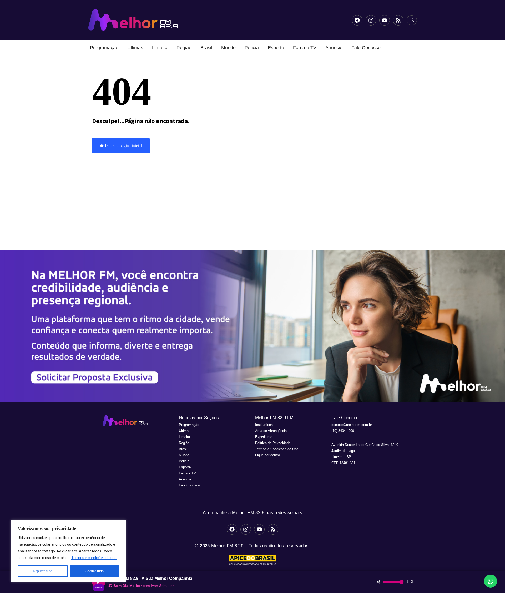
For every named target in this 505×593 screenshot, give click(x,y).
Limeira (160, 47)
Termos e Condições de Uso (276, 449)
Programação (104, 47)
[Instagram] (371, 20)
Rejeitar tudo (42, 571)
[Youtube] (384, 20)
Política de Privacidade (272, 443)
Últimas (135, 47)
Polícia (252, 47)
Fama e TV (304, 47)
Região (183, 47)
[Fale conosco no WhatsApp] (490, 581)
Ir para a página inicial (123, 146)
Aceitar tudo (94, 571)
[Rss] (398, 20)
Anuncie (333, 47)
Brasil (206, 47)
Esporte (276, 47)
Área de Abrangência (271, 431)
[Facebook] (357, 20)
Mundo (228, 47)
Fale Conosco (366, 47)
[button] (252, 326)
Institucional (264, 425)
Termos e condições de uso (94, 558)
